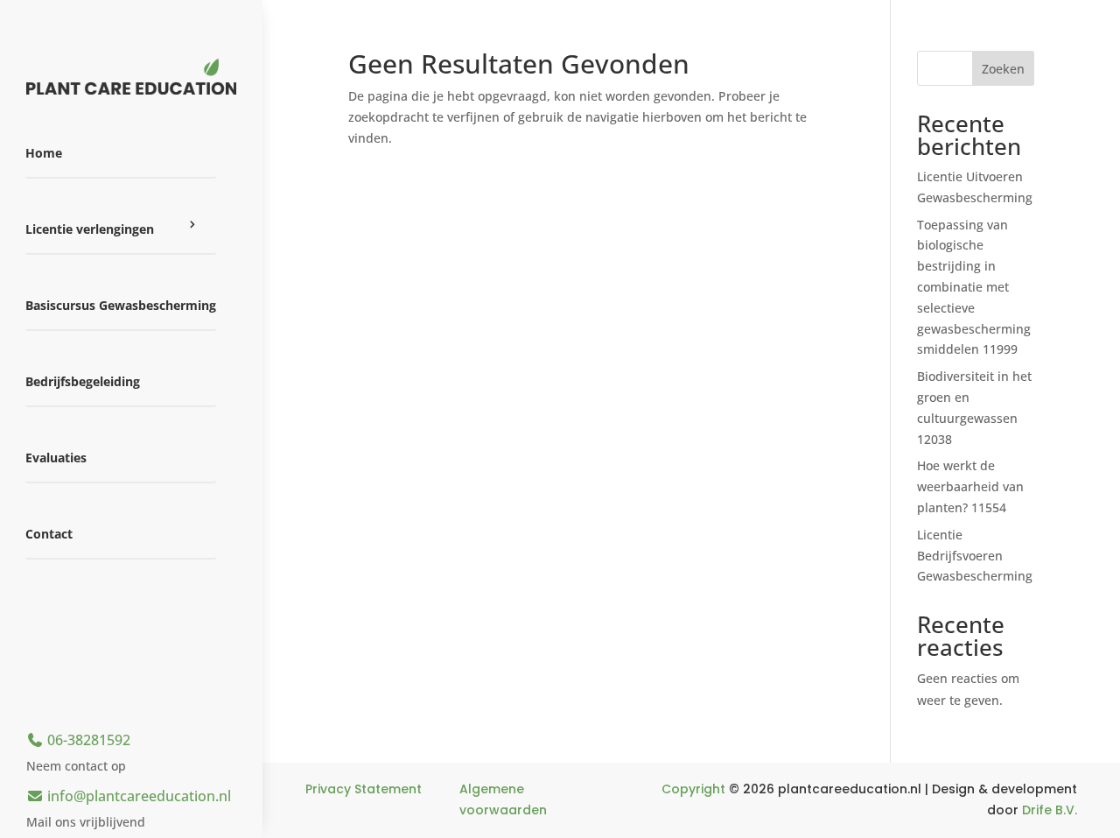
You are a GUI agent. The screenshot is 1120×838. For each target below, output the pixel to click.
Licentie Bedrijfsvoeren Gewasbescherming (974, 555)
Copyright (693, 789)
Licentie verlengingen (89, 229)
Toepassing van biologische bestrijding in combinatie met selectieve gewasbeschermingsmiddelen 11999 (974, 287)
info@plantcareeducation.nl (137, 796)
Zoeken (1003, 68)
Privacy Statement (363, 789)
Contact (49, 533)
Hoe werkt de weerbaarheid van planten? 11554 (970, 486)
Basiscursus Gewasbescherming (120, 305)
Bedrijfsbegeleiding (82, 381)
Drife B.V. (1049, 810)
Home (43, 152)
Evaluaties (56, 457)
